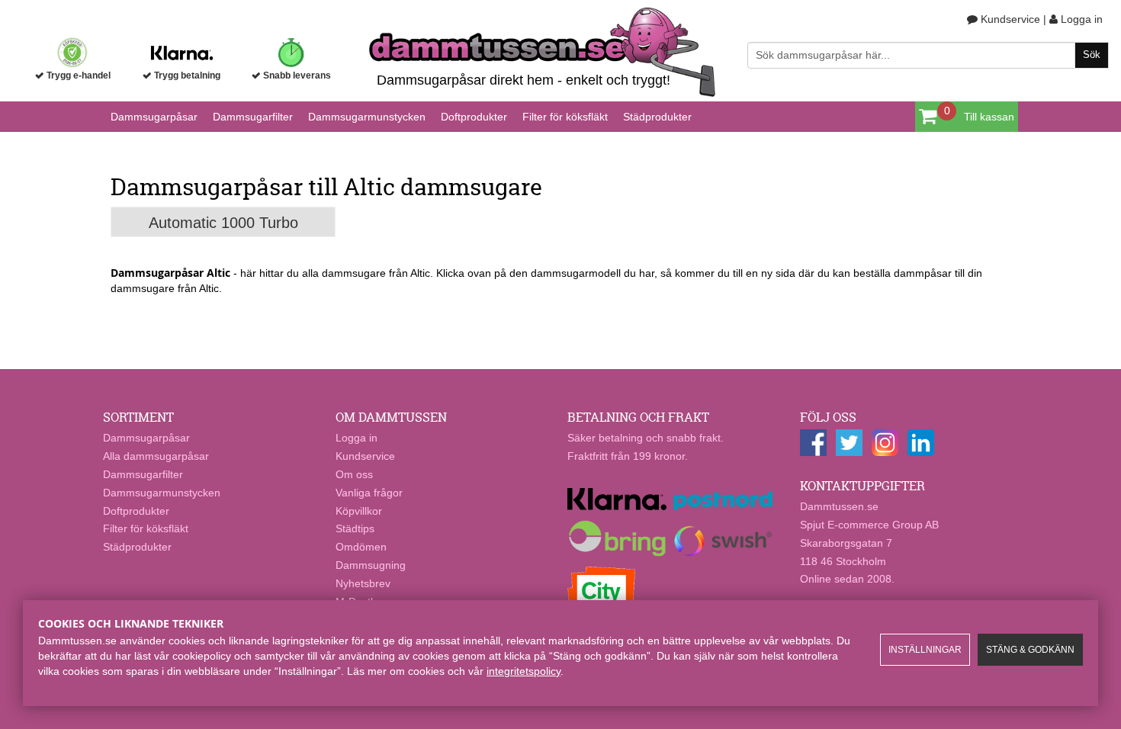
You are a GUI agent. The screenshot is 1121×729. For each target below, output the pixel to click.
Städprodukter (657, 117)
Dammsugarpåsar (154, 117)
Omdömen (361, 547)
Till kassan (989, 117)
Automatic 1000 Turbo (223, 222)
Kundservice (1009, 19)
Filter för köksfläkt (565, 117)
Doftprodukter (474, 117)
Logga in (1080, 19)
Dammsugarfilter (253, 117)
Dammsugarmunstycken (367, 117)
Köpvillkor (359, 511)
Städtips (355, 528)
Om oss (354, 474)
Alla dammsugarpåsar (156, 456)
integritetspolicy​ (523, 671)
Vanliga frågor (369, 493)
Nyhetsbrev (363, 583)
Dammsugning (371, 565)
